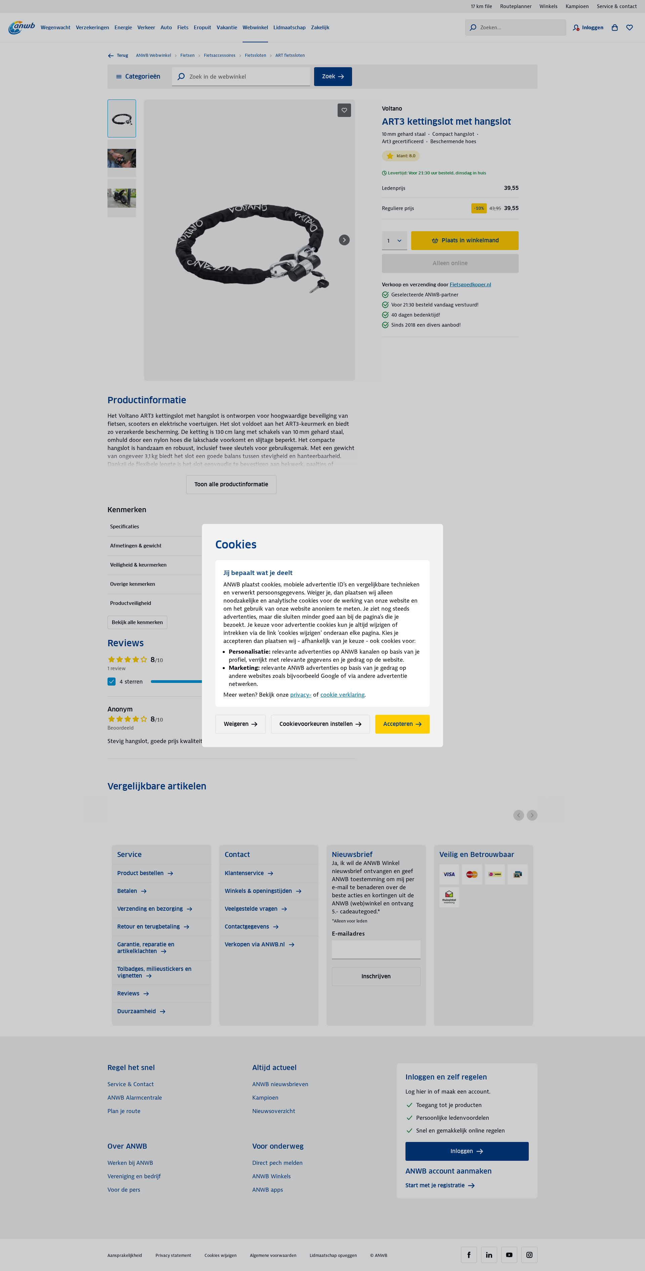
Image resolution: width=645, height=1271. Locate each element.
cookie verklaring (342, 694)
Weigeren (236, 724)
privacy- (300, 694)
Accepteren (398, 724)
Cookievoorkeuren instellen (316, 724)
